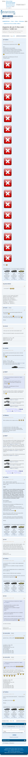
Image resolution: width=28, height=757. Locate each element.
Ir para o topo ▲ (20, 748)
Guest (5, 307)
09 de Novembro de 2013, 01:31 (8, 541)
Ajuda (10, 748)
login (20, 726)
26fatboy (6, 415)
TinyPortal (6, 748)
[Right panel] (26, 21)
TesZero (6, 39)
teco (5, 539)
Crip (9, 749)
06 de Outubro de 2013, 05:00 (8, 41)
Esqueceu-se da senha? (14, 737)
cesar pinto (7, 633)
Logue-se (9, 7)
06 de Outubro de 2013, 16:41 (8, 350)
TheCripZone (21, 749)
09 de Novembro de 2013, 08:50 (8, 560)
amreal (6, 326)
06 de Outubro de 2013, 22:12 (8, 417)
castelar (6, 348)
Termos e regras (14, 748)
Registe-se (12, 399)
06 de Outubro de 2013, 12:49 (8, 328)
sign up (23, 726)
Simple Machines (17, 751)
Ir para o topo (5, 720)
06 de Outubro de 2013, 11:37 (8, 285)
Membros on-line (6, 740)
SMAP (5, 372)
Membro (4, 724)
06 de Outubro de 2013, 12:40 (8, 309)
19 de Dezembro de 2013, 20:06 (8, 659)
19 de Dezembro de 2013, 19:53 (8, 635)
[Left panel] (25, 21)
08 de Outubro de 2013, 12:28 (8, 479)
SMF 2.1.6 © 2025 (11, 751)
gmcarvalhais (7, 283)
